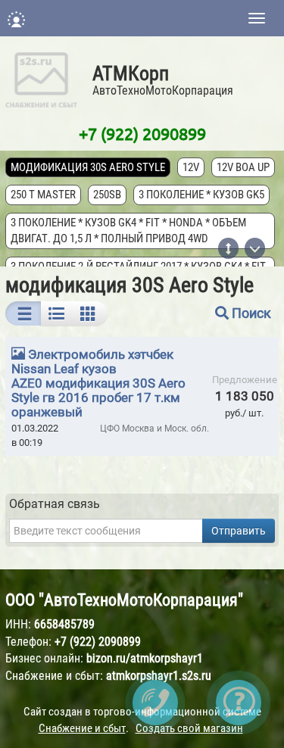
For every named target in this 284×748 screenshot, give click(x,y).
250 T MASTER (43, 194)
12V (191, 167)
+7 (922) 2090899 (142, 133)
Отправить (238, 531)
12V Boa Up (243, 167)
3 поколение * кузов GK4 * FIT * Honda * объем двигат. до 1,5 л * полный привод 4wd (128, 230)
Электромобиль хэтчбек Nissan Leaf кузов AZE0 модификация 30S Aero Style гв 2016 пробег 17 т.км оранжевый (98, 383)
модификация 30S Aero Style (88, 167)
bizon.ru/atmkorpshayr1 (144, 658)
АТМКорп (130, 73)
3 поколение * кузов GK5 (201, 194)
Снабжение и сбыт (82, 728)
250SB (107, 194)
